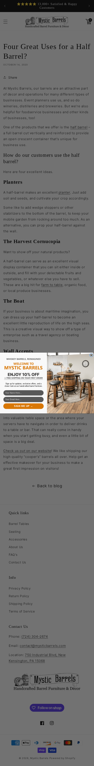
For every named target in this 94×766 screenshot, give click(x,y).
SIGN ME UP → (23, 406)
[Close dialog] (91, 355)
